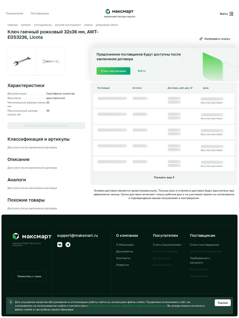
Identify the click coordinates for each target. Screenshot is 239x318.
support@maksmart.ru (77, 235)
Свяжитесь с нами (29, 276)
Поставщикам (40, 13)
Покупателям (14, 13)
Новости (122, 265)
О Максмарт (125, 244)
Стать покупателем (167, 244)
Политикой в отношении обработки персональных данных (127, 305)
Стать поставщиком (204, 244)
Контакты (123, 258)
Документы (124, 251)
